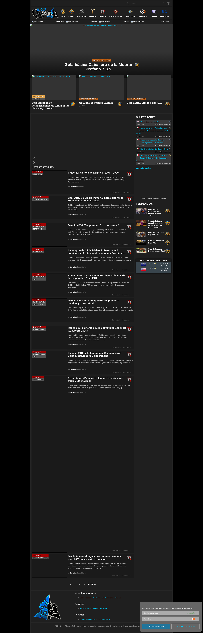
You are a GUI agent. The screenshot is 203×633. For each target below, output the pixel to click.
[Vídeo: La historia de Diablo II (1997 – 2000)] (49, 182)
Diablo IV (37, 172)
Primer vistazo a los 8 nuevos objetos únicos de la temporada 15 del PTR (96, 277)
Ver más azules (143, 168)
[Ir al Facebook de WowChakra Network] (35, 3)
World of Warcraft (101, 60)
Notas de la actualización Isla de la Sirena (153, 149)
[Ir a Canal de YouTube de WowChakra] (49, 3)
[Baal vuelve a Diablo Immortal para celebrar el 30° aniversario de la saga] (49, 207)
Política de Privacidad (88, 619)
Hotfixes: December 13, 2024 (149, 122)
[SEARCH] (127, 3)
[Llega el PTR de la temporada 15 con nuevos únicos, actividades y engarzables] (49, 362)
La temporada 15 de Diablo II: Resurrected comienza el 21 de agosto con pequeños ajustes (96, 251)
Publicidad (103, 608)
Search (163, 3)
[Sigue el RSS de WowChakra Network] (58, 3)
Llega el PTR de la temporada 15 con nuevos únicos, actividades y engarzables (94, 354)
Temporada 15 (39, 227)
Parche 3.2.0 (38, 304)
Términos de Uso (104, 619)
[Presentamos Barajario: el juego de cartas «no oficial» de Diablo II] (49, 464)
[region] (83, 140)
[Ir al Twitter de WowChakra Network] (40, 3)
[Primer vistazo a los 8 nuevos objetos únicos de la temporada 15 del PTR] (49, 285)
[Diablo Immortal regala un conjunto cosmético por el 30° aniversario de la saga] (49, 566)
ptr (34, 279)
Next (90, 584)
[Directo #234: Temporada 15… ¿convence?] (49, 235)
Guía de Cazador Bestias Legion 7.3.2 (156, 250)
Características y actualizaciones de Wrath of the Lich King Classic (50, 105)
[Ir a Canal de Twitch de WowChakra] (45, 3)
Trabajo (118, 598)
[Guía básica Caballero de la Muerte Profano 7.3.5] (101, 51)
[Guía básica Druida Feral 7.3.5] (149, 87)
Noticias (36, 99)
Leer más (190, 608)
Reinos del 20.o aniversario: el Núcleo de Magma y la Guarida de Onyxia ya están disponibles (151, 158)
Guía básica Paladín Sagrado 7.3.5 (156, 233)
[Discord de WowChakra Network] (54, 3)
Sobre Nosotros (86, 598)
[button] (82, 159)
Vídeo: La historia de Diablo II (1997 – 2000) (93, 172)
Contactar (96, 598)
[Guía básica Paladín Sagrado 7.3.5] (101, 87)
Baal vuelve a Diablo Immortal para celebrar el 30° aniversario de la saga (95, 199)
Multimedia (37, 174)
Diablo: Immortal (40, 199)
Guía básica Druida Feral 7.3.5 (144, 102)
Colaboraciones (108, 598)
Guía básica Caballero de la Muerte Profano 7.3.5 (154, 212)
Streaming (37, 229)
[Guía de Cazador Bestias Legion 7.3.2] (141, 250)
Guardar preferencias (186, 626)
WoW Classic (38, 96)
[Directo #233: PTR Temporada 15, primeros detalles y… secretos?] (49, 310)
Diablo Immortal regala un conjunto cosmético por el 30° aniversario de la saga (95, 557)
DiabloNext (38, 379)
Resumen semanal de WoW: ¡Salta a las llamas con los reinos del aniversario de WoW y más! (153, 131)
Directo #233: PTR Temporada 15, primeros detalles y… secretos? (93, 302)
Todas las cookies (156, 626)
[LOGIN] (168, 3)
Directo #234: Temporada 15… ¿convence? (93, 225)
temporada (38, 252)
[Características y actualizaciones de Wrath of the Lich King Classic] (54, 87)
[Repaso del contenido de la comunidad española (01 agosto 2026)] (49, 337)
